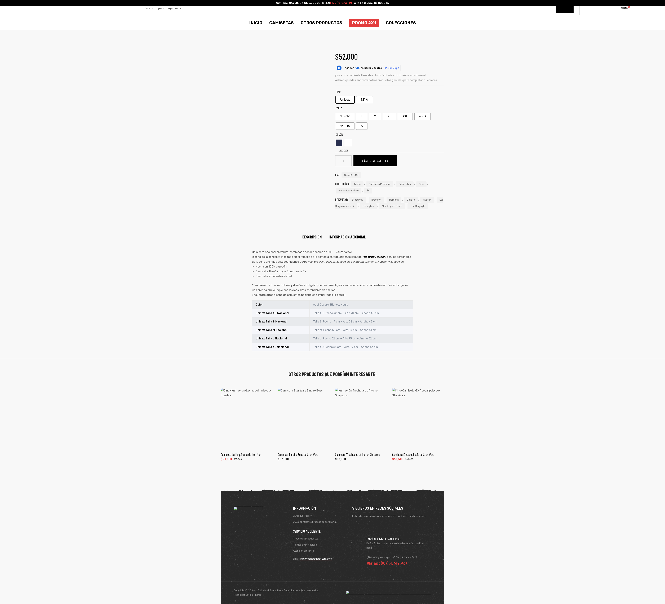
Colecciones (401, 22)
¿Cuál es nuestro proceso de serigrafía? (315, 521)
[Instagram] (366, 524)
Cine (421, 184)
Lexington (368, 206)
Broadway (357, 199)
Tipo (338, 91)
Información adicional (347, 236)
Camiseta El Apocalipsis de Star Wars (413, 455)
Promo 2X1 (364, 22)
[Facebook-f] (356, 524)
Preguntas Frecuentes (305, 538)
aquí (340, 295)
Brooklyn (376, 199)
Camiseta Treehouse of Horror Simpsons (357, 455)
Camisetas (405, 184)
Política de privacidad (305, 544)
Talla (338, 108)
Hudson (427, 199)
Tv (368, 190)
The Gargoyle (417, 206)
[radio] (345, 99)
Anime (357, 184)
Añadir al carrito (375, 160)
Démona (394, 199)
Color (339, 134)
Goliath (411, 199)
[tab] (312, 237)
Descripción (312, 236)
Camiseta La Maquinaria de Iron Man (241, 455)
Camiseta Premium (380, 184)
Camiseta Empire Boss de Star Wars (298, 455)
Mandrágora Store (349, 190)
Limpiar (343, 150)
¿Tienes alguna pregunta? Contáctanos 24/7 (391, 557)
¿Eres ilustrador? (302, 515)
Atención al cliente (303, 550)
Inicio (255, 22)
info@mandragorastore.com (316, 558)
